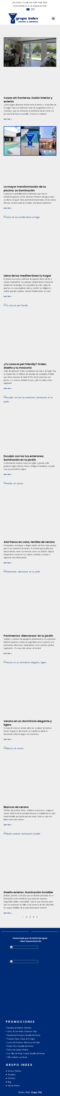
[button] (53, 18)
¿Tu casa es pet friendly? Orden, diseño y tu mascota (25, 365)
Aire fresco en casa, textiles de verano (29, 542)
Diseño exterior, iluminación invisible (28, 892)
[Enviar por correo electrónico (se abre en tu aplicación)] (32, 9)
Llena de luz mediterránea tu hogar (27, 275)
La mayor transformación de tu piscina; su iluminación (25, 188)
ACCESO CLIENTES (22, 2)
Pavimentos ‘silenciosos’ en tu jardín (28, 636)
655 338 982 (40, 2)
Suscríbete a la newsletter (30, 6)
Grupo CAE (36, 1092)
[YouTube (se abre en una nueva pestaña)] (28, 9)
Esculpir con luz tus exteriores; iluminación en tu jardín (24, 458)
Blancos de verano (16, 807)
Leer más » (8, 119)
